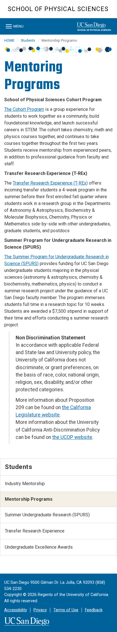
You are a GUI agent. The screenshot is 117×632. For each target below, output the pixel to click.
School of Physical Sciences (58, 8)
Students (28, 40)
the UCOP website (72, 437)
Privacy (40, 610)
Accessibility (15, 610)
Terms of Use (65, 610)
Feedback (94, 610)
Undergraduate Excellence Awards (39, 547)
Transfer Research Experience (34, 531)
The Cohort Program (24, 109)
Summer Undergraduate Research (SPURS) (47, 514)
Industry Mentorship (25, 483)
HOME (9, 40)
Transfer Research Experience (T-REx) (50, 183)
